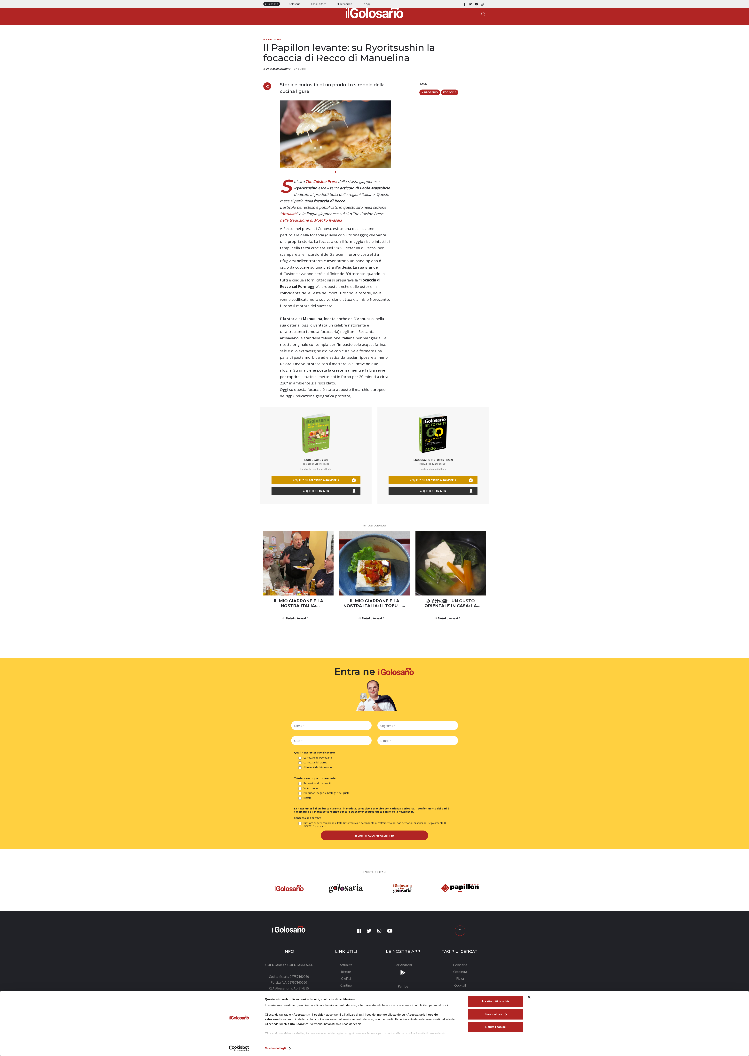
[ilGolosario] (374, 12)
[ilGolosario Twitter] (470, 4)
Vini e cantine (311, 788)
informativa (351, 823)
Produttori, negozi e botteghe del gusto (327, 793)
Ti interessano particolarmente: (315, 778)
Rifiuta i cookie (495, 1026)
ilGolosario (271, 4)
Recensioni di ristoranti (317, 783)
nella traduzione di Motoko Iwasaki (311, 220)
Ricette (307, 798)
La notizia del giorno (315, 762)
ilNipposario (272, 39)
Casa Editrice (318, 4)
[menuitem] (346, 965)
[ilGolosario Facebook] (464, 4)
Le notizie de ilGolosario (318, 757)
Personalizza (493, 1014)
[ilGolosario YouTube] (476, 4)
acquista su (316, 480)
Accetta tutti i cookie (495, 1001)
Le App (367, 4)
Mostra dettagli (275, 1048)
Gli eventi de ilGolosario (318, 767)
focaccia (449, 92)
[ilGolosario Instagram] (482, 4)
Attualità (288, 213)
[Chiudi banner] (529, 997)
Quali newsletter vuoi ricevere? (314, 752)
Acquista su (316, 491)
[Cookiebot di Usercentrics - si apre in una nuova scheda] (239, 1048)
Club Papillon (344, 4)
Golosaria (294, 4)
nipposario (430, 92)
